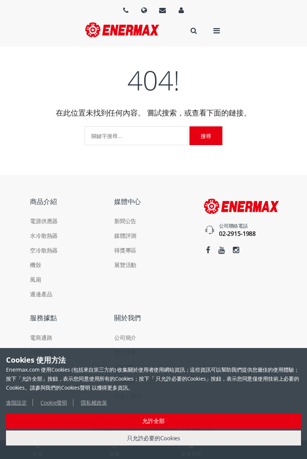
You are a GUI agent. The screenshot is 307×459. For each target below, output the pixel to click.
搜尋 (206, 136)
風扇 (35, 279)
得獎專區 (125, 250)
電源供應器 (44, 221)
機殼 (35, 264)
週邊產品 (41, 294)
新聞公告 (125, 221)
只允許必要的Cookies (153, 438)
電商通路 (41, 337)
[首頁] (122, 29)
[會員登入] (181, 10)
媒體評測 (125, 235)
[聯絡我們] (162, 10)
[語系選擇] (126, 10)
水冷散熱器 (44, 235)
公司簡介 (125, 337)
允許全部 (153, 420)
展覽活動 (125, 264)
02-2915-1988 (237, 234)
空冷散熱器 (44, 250)
